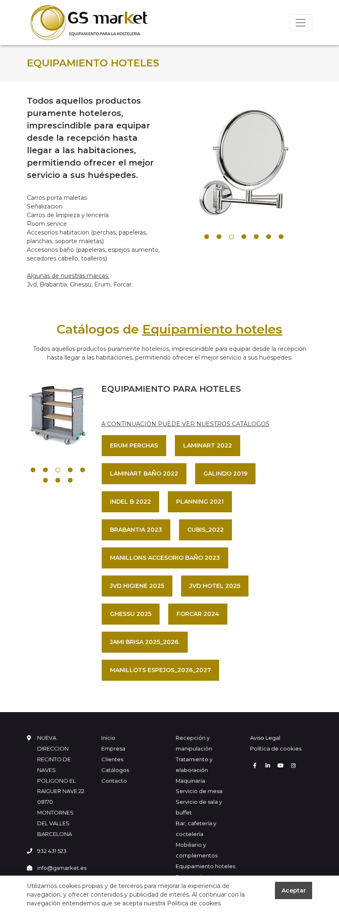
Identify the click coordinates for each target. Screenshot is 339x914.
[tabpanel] (244, 163)
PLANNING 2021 (200, 501)
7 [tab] (281, 237)
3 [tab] (231, 237)
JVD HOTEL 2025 (214, 586)
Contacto (114, 780)
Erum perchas (134, 445)
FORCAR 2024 (198, 614)
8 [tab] (70, 480)
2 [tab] (219, 237)
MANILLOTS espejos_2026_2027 (160, 670)
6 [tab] (269, 237)
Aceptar (294, 890)
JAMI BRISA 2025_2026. (144, 642)
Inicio (108, 737)
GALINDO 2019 (225, 473)
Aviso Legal (265, 737)
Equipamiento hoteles (205, 866)
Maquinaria (190, 780)
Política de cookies (275, 748)
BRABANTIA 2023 (136, 529)
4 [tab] (244, 237)
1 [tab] (207, 237)
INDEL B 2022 (130, 501)
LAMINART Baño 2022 (144, 473)
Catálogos (115, 770)
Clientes (112, 759)
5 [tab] (256, 237)
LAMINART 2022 (207, 445)
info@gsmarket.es (61, 867)
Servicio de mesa (199, 791)
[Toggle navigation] (300, 22)
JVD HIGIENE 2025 (137, 586)
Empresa (113, 748)
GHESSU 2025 (130, 614)
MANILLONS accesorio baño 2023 (165, 557)
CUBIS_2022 (205, 529)
